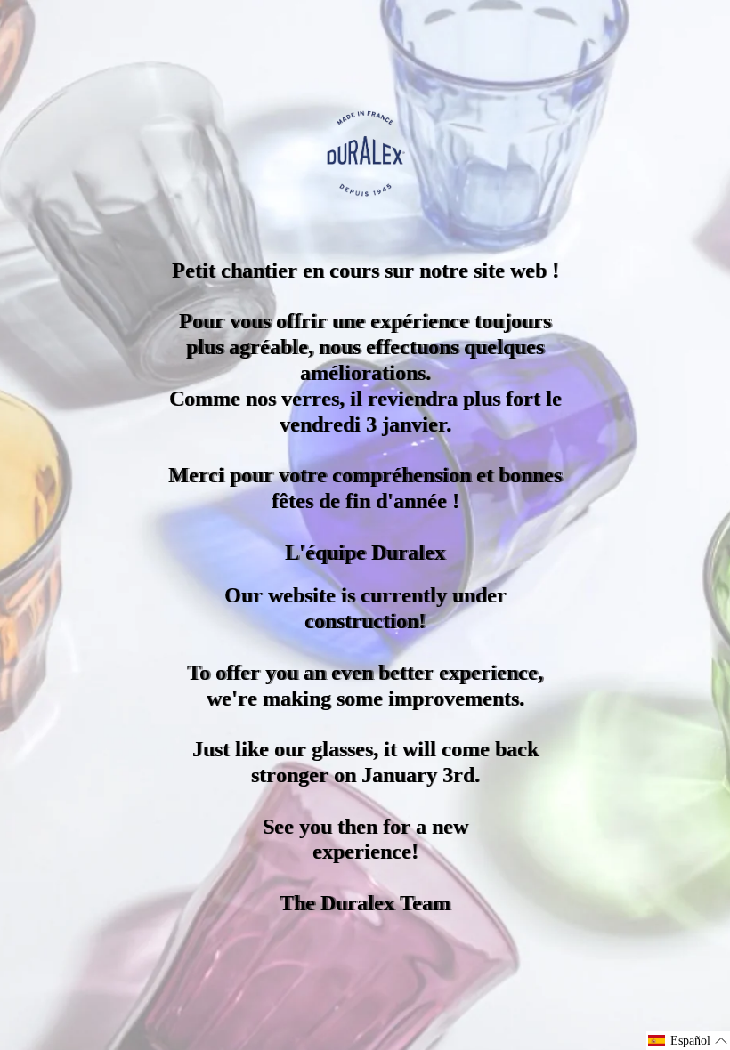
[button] (688, 1040)
